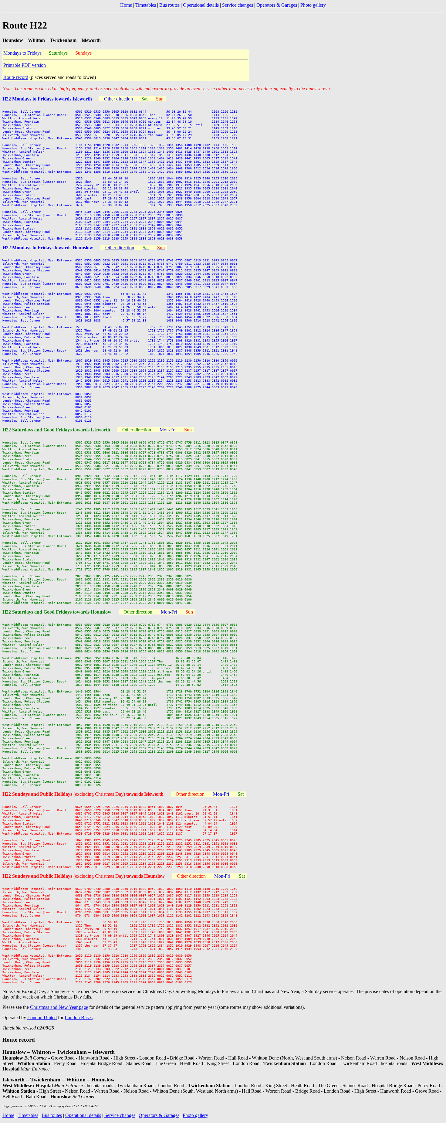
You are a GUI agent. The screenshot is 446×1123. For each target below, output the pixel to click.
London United (42, 1017)
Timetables (145, 5)
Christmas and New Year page (59, 1007)
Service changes (237, 5)
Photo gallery (313, 5)
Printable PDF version (24, 65)
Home (126, 5)
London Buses (79, 1017)
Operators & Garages (276, 5)
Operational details (201, 5)
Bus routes (169, 5)
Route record (15, 77)
